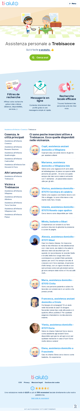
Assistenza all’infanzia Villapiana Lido (13, 210)
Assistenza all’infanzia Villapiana (13, 192)
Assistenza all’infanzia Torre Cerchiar (13, 204)
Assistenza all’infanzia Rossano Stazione (13, 148)
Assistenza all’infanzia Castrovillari (13, 160)
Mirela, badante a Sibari (54, 221)
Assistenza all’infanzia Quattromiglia (13, 154)
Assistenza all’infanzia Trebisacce (13, 177)
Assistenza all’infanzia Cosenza (13, 142)
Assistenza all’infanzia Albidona (13, 198)
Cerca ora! (42, 57)
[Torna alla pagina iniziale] (10, 3)
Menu (74, 4)
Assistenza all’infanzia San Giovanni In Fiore (15, 166)
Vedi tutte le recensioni (40, 398)
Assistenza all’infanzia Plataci (13, 215)
